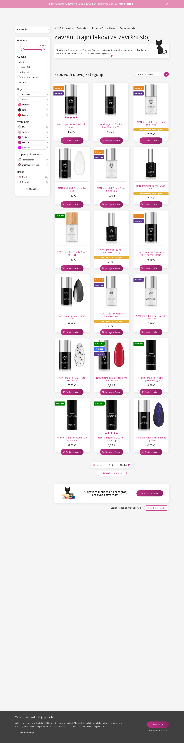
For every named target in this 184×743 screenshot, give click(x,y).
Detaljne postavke (158, 730)
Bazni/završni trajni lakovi (103, 28)
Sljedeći (123, 465)
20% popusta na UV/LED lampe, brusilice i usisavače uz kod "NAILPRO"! (91, 4)
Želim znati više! (150, 493)
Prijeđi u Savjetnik (156, 508)
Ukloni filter (34, 189)
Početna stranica (65, 28)
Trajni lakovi (82, 28)
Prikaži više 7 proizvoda (111, 473)
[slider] (22, 49)
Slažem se (158, 724)
